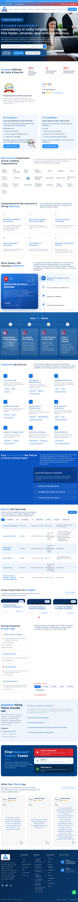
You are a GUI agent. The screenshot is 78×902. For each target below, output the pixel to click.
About (23, 861)
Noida (54, 686)
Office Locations (26, 864)
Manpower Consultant (38, 884)
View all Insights (70, 592)
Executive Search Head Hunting (39, 888)
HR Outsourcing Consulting (39, 870)
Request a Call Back (11, 146)
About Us (16, 9)
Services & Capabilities (9, 734)
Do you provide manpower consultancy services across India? (46, 727)
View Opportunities (50, 146)
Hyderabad (51, 870)
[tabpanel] (13, 607)
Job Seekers (25, 867)
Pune (62, 686)
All (3, 519)
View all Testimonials (68, 788)
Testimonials (46, 9)
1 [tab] (39, 617)
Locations (30, 9)
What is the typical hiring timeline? (38, 718)
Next (76, 821)
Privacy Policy (73, 899)
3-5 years (56, 519)
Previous (2, 821)
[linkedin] (73, 4)
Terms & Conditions (62, 899)
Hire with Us (72, 9)
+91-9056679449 (19, 4)
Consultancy (24, 519)
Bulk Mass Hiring (39, 892)
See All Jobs (72, 512)
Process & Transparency (9, 736)
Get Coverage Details (40, 695)
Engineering (39, 519)
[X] (76, 4)
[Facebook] (71, 4)
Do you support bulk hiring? (36, 722)
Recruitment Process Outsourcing (38, 866)
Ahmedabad (40, 690)
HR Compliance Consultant (39, 880)
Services (23, 9)
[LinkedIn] (6, 885)
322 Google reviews (58, 93)
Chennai (70, 686)
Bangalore (50, 867)
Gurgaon (50, 864)
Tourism (48, 519)
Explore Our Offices (33, 53)
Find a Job (62, 9)
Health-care (66, 519)
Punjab (46, 686)
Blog (23, 870)
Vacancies (38, 9)
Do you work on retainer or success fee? (40, 706)
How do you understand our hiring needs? (40, 732)
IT (32, 519)
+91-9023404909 (7, 4)
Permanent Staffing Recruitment (38, 860)
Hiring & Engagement (9, 731)
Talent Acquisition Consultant (38, 875)
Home (11, 9)
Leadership (10, 519)
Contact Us (54, 9)
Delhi (38, 686)
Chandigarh (51, 878)
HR (17, 519)
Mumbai (50, 859)
